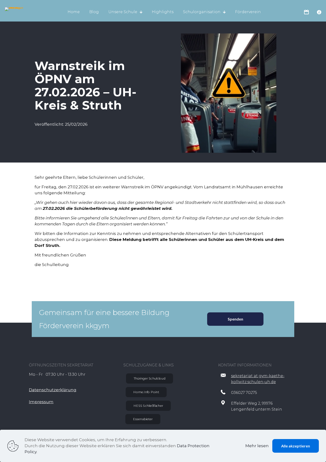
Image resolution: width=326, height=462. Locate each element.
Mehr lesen (257, 445)
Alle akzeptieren (295, 446)
